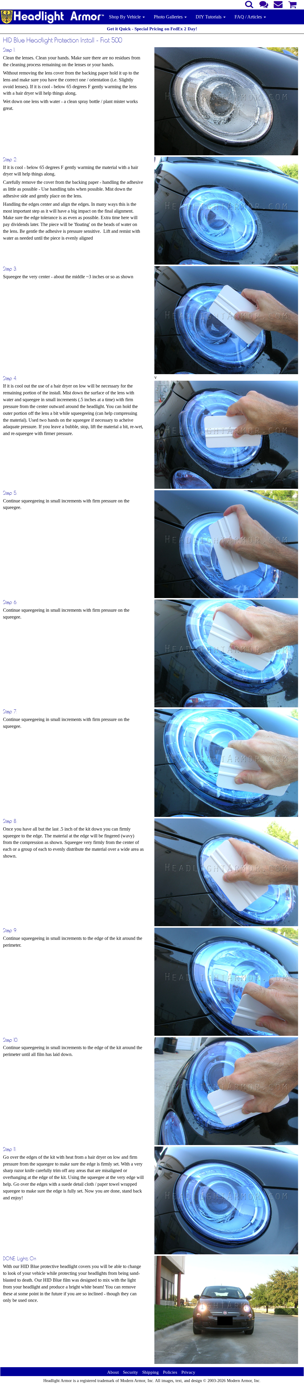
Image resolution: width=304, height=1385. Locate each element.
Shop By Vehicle (125, 16)
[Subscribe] (278, 3)
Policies (170, 1372)
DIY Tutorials (209, 16)
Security (130, 1372)
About (113, 1372)
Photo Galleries (169, 16)
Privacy (188, 1372)
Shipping (150, 1372)
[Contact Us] (263, 3)
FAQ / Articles (249, 16)
